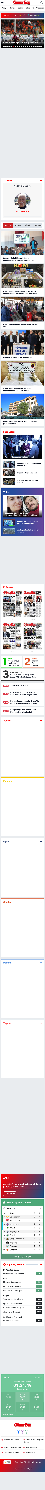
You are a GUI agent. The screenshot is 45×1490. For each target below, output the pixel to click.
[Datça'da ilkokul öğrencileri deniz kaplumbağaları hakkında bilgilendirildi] (22, 243)
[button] (4, 34)
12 (25, 46)
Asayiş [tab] (8, 226)
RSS (8, 1462)
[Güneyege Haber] (21, 2)
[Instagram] (22, 1432)
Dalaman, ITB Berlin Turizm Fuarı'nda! (18, 357)
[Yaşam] (41, 1023)
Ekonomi (30, 8)
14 (29, 46)
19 (39, 46)
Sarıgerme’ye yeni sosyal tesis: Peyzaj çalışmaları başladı (13, 663)
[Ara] (41, 2)
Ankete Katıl (10, 1193)
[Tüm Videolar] (41, 492)
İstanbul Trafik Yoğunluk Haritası (33, 1441)
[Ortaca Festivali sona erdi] (9, 473)
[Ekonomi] (41, 781)
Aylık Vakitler (9, 1414)
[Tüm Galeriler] (41, 432)
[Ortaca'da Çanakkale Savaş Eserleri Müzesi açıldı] (22, 309)
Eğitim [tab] (28, 226)
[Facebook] (18, 1432)
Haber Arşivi (30, 1453)
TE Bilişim (28, 1469)
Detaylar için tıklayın (22, 1256)
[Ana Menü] (2, 3)
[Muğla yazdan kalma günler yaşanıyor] (9, 531)
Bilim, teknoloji (16, 672)
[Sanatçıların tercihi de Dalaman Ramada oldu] (9, 464)
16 (33, 46)
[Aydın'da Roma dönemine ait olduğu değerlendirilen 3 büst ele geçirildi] (22, 373)
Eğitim (20, 8)
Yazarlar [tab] (7, 180)
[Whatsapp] (26, 1432)
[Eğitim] (41, 842)
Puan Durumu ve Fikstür (12, 1447)
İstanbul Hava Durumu (12, 1440)
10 (21, 46)
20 (41, 46)
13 (27, 46)
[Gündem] (41, 902)
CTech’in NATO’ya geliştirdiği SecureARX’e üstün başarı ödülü (23, 676)
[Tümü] (41, 587)
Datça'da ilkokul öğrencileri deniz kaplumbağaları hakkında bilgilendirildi (18, 259)
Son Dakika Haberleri (11, 1453)
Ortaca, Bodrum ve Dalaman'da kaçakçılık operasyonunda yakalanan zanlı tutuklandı (20, 292)
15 (31, 46)
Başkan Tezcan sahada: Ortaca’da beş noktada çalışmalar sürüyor (37, 663)
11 (23, 46)
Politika (7, 962)
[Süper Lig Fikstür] (41, 1264)
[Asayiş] (41, 720)
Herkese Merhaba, (22, 186)
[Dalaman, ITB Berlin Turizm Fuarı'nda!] (22, 342)
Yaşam (7, 1023)
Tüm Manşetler (31, 1447)
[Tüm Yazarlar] (41, 180)
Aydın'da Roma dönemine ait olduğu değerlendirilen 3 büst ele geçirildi (17, 389)
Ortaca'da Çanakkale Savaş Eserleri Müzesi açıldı (20, 325)
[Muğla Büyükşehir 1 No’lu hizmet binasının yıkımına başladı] (22, 406)
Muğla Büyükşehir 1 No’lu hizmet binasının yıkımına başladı (20, 423)
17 (35, 46)
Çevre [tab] (18, 226)
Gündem (40, 8)
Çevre (12, 8)
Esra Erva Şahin (22, 212)
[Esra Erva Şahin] (22, 201)
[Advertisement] (22, 152)
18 (37, 46)
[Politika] (41, 963)
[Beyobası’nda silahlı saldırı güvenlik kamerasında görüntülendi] (9, 522)
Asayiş (4, 8)
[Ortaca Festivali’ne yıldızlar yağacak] (9, 481)
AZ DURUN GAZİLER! (19, 686)
